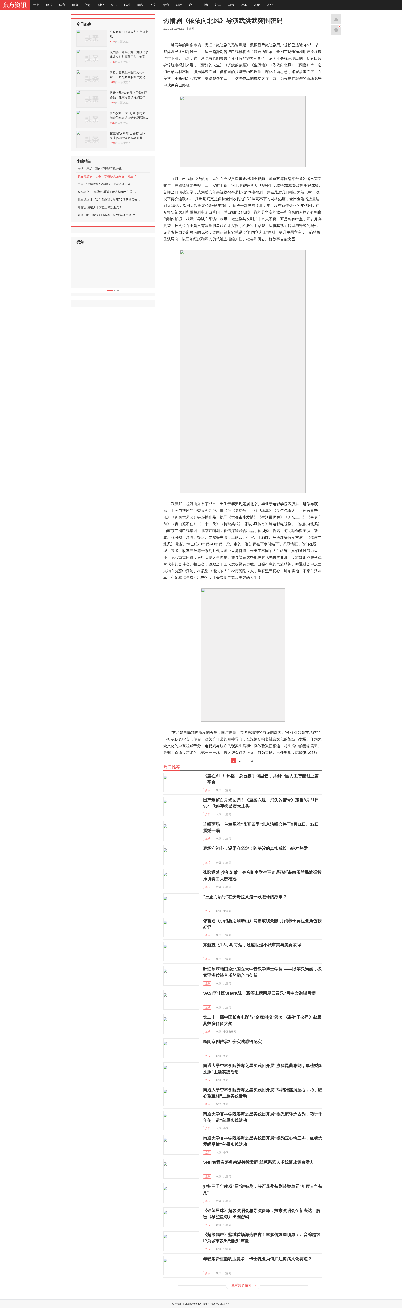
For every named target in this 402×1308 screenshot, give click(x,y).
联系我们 (177, 1303)
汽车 (244, 5)
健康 (75, 5)
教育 (166, 5)
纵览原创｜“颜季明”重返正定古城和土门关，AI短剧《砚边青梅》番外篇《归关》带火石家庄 (109, 191)
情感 (127, 5)
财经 (101, 5)
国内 (140, 5)
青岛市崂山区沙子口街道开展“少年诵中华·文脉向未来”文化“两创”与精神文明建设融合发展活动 (109, 215)
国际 (231, 5)
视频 (88, 5)
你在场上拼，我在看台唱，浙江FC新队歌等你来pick (109, 199)
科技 (114, 5)
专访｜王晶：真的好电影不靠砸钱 (100, 168)
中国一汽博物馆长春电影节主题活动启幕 (104, 184)
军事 (36, 5)
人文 (153, 5)
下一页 (249, 760)
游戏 (179, 5)
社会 (218, 5)
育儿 (192, 5)
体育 (62, 5)
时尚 (205, 5)
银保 (257, 5)
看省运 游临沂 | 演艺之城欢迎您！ (100, 207)
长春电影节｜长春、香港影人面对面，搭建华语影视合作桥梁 (109, 176)
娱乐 (49, 5)
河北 (270, 5)
